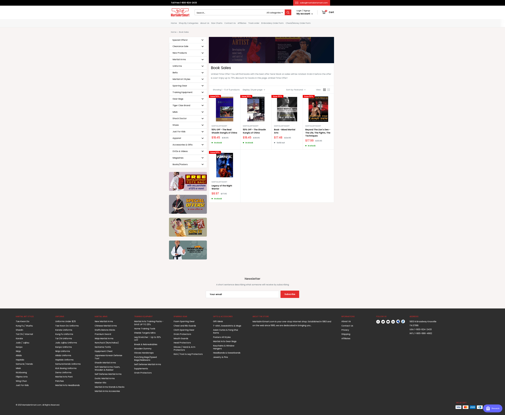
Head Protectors (182, 342)
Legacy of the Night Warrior (222, 187)
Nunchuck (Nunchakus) (107, 342)
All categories (274, 12)
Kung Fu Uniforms (64, 334)
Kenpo (19, 347)
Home (174, 23)
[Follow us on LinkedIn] (393, 322)
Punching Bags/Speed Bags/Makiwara (145, 359)
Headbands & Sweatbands (226, 352)
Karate (19, 338)
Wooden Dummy (143, 348)
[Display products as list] (329, 90)
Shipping (345, 334)
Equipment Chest (104, 351)
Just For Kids (22, 385)
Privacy (345, 329)
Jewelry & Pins (220, 357)
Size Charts (216, 23)
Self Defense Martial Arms (108, 374)
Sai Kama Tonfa (103, 347)
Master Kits (100, 382)
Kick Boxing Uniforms (66, 368)
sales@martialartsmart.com (314, 2)
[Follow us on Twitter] (383, 322)
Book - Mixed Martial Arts (284, 131)
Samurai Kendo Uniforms (68, 363)
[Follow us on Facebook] (378, 322)
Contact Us (230, 23)
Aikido (19, 355)
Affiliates (242, 23)
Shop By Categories (188, 23)
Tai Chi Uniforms (63, 338)
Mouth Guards (181, 338)
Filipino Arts (22, 376)
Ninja (18, 351)
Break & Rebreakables (145, 344)
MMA (18, 368)
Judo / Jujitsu (22, 342)
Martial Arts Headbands (67, 385)
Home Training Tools (144, 328)
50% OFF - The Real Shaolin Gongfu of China (224, 131)
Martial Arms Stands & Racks (109, 386)
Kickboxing (21, 372)
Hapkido (20, 359)
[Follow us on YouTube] (388, 322)
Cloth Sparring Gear (184, 329)
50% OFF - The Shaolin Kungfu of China (254, 131)
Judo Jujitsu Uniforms (66, 342)
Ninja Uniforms (62, 351)
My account (304, 13)
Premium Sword (103, 334)
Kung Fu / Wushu (24, 325)
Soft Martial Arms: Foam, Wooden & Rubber (107, 368)
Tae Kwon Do (22, 321)
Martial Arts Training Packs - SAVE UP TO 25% (148, 323)
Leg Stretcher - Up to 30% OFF (147, 339)
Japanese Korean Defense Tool (108, 357)
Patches (59, 381)
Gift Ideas (218, 321)
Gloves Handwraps (144, 352)
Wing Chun (21, 381)
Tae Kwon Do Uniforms (67, 325)
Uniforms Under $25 (65, 321)
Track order (253, 23)
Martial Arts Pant (64, 376)
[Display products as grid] (324, 90)
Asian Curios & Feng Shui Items (225, 331)
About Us (204, 23)
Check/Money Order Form (298, 23)
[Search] (288, 12)
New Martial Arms (104, 321)
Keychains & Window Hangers (223, 347)
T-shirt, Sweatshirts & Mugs (227, 325)
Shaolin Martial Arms (105, 362)
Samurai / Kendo (24, 363)
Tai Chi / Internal (24, 334)
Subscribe (289, 294)
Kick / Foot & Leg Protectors (188, 354)
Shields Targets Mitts (145, 332)
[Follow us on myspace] (398, 322)
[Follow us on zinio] (403, 322)
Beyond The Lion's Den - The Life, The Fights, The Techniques (317, 132)
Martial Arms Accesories (107, 391)
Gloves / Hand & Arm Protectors (184, 348)
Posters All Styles (222, 337)
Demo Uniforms (63, 372)
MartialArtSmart (219, 126)
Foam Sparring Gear (184, 321)
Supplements (141, 368)
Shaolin (19, 329)
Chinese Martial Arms (106, 325)
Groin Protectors (143, 372)
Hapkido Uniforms (64, 359)
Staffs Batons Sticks (105, 329)
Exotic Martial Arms (105, 378)
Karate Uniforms (63, 329)
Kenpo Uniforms (63, 347)
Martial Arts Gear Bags (224, 341)
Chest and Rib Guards (185, 325)
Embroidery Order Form (272, 23)
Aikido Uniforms (63, 355)
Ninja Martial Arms (104, 338)
